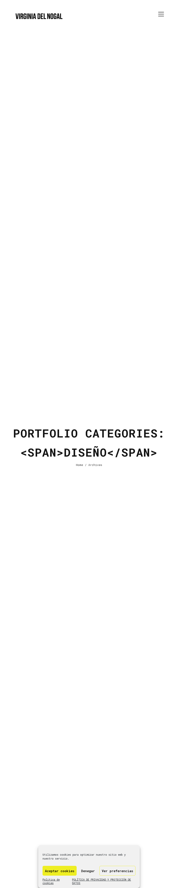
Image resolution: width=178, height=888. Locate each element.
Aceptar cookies (59, 871)
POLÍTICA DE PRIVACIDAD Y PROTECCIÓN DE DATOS (101, 881)
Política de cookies (51, 881)
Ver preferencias (117, 871)
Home (79, 465)
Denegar (88, 871)
